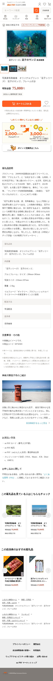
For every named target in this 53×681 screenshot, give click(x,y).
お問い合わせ (42, 656)
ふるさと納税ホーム (9, 600)
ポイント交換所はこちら (28, 148)
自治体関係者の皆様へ (21, 650)
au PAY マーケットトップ (26, 663)
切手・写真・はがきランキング (13, 621)
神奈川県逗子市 (12, 25)
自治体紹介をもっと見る (36, 423)
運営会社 (36, 644)
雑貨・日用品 (26, 600)
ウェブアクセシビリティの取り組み (20, 656)
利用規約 (36, 650)
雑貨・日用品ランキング (11, 617)
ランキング (16, 18)
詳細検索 (46, 10)
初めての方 (47, 18)
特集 (37, 18)
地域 (26, 18)
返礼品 (5, 18)
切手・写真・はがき (9, 603)
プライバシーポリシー (21, 644)
